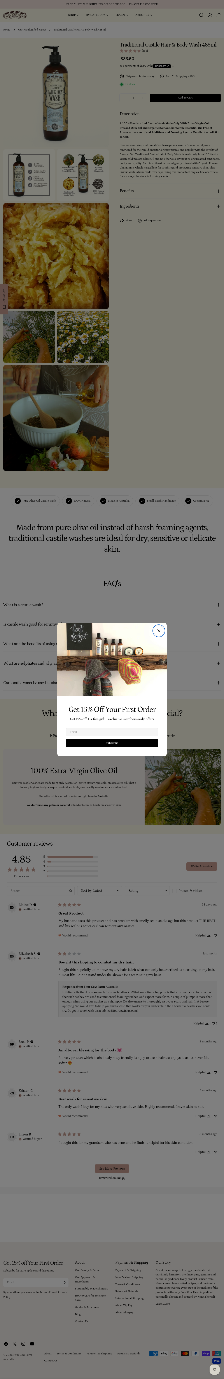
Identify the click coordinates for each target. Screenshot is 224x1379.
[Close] (159, 631)
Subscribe (112, 743)
